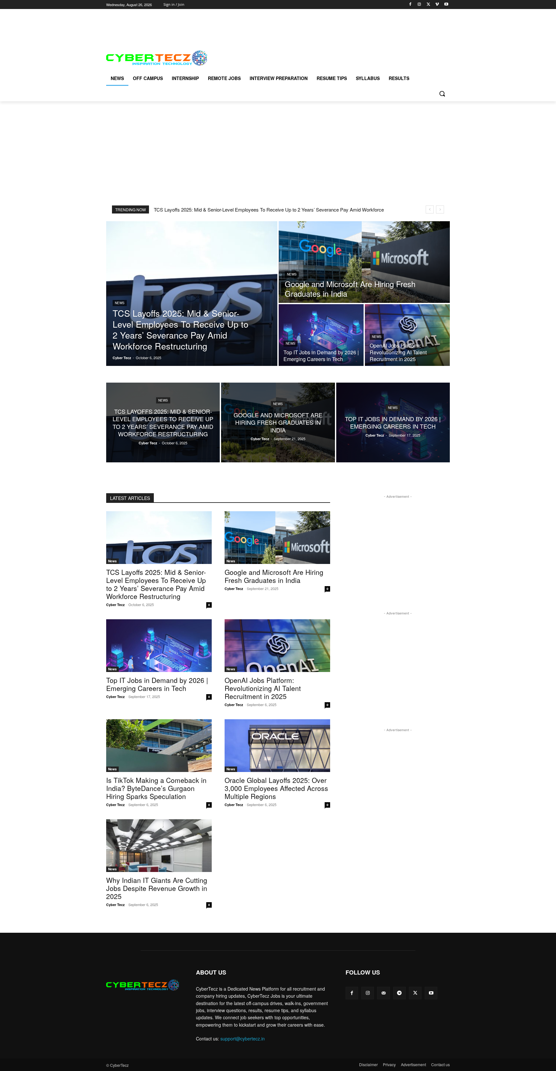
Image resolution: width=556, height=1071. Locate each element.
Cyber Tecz (115, 604)
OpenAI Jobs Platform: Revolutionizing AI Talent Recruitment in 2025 (263, 688)
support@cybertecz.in (242, 1038)
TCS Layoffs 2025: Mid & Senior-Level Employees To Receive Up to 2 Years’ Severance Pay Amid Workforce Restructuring (156, 584)
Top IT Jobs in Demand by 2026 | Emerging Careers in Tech (157, 684)
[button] (442, 93)
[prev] (430, 209)
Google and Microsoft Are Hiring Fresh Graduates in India (274, 576)
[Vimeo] (437, 4)
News (120, 303)
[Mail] (383, 993)
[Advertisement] (223, 23)
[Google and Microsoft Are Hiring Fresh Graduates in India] (364, 262)
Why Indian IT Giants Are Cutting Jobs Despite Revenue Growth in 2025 (156, 888)
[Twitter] (428, 4)
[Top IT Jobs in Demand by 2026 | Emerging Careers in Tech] (321, 335)
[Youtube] (446, 4)
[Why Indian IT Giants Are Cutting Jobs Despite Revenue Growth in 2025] (159, 845)
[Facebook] (410, 4)
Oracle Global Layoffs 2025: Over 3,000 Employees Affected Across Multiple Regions (276, 788)
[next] (440, 209)
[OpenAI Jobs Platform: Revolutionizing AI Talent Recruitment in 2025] (407, 335)
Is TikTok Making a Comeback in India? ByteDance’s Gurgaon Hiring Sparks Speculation (156, 788)
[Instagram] (419, 4)
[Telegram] (399, 993)
